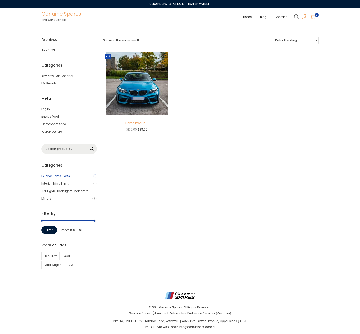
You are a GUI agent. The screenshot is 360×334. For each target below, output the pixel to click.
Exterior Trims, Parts (55, 176)
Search (92, 149)
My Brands (48, 83)
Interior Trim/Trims (55, 183)
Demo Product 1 (136, 123)
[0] (312, 16)
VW (71, 265)
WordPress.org (51, 131)
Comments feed (53, 124)
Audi (67, 256)
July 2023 (48, 50)
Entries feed (50, 116)
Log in (45, 109)
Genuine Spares (61, 13)
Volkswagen (52, 265)
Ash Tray (50, 256)
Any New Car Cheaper (57, 76)
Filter (49, 230)
